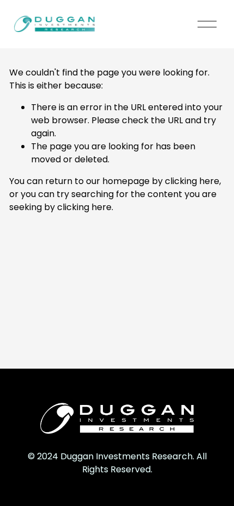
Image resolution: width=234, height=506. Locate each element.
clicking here (192, 181)
